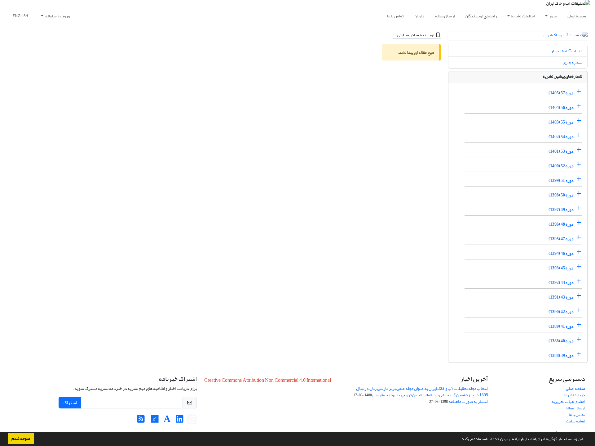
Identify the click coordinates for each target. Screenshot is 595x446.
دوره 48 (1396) (561, 224)
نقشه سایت (575, 421)
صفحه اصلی (576, 16)
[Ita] (192, 421)
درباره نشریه (574, 395)
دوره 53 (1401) (561, 151)
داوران (419, 16)
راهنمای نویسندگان (481, 16)
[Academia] (167, 421)
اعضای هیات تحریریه (568, 401)
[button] (459, 439)
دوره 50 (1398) (561, 195)
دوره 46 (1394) (561, 253)
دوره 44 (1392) (561, 282)
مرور (553, 16)
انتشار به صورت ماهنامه (468, 401)
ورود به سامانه (57, 16)
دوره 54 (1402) (561, 137)
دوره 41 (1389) (561, 326)
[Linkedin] (179, 421)
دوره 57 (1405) (561, 93)
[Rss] (141, 421)
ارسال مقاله (445, 16)
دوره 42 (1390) (561, 312)
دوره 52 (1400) (561, 166)
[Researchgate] (154, 421)
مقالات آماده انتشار (566, 51)
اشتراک (70, 402)
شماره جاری (572, 62)
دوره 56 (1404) (561, 107)
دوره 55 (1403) (561, 122)
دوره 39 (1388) (561, 355)
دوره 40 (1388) (561, 341)
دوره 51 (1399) (561, 180)
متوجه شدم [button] (20, 438)
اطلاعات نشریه (523, 16)
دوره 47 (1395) (561, 239)
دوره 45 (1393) (561, 268)
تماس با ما (395, 16)
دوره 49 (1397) (561, 209)
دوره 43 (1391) (561, 297)
